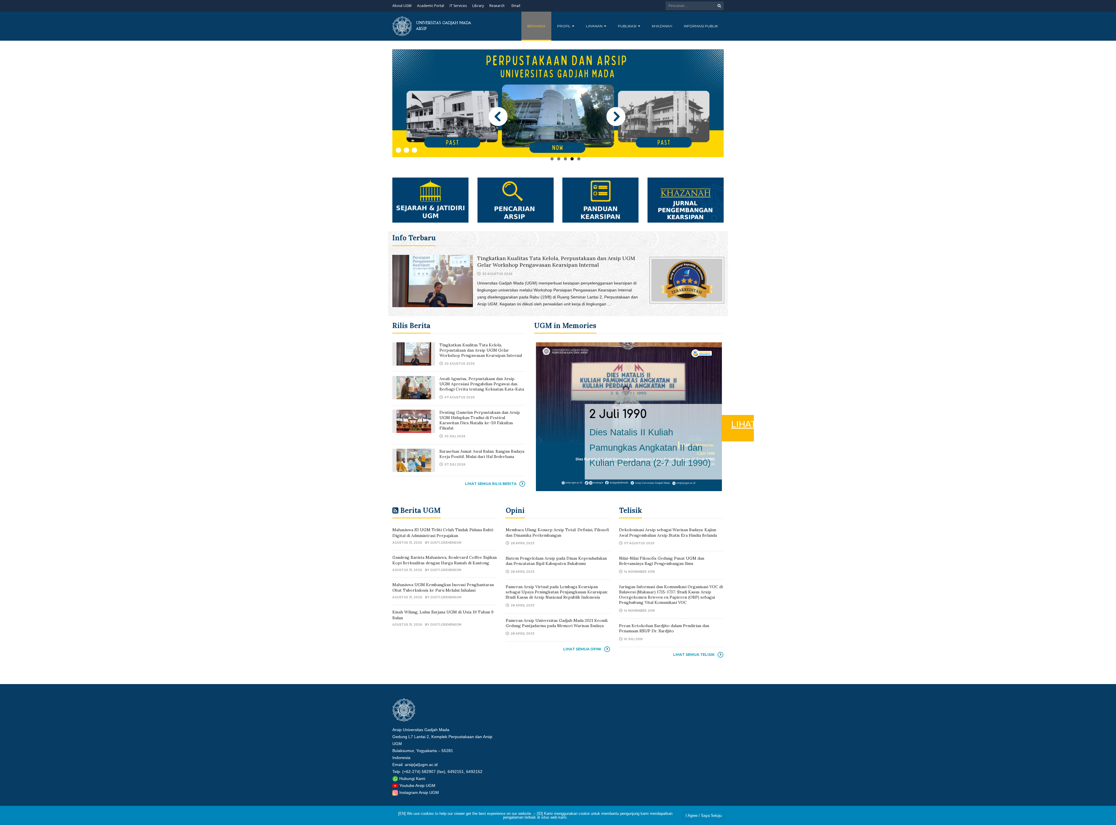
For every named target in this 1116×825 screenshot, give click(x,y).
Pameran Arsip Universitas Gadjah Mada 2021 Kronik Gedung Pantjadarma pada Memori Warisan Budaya (557, 623)
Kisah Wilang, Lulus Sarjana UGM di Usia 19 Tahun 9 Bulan (442, 614)
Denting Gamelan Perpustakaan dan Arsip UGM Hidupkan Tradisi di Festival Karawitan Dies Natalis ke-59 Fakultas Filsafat (479, 420)
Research (497, 5)
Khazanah (662, 26)
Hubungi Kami (412, 778)
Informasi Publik (701, 26)
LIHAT (872, 439)
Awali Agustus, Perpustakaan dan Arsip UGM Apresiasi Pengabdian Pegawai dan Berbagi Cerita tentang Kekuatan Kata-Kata (481, 384)
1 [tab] (552, 158)
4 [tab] (572, 158)
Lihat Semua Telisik (694, 654)
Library (478, 5)
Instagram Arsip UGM (419, 792)
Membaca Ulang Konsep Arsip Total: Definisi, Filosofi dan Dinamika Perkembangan (557, 532)
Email (516, 5)
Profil (564, 26)
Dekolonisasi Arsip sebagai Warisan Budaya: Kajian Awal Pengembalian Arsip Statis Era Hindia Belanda (668, 532)
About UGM (402, 5)
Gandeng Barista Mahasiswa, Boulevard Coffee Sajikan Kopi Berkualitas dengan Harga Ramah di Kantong (444, 560)
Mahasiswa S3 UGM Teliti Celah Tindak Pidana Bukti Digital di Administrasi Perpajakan (442, 532)
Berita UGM (420, 510)
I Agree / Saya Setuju (704, 815)
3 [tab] (565, 158)
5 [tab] (578, 158)
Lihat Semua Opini (582, 649)
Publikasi (627, 26)
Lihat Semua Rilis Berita (490, 484)
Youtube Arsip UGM (417, 785)
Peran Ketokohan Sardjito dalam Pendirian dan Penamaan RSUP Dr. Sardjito (664, 628)
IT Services (458, 5)
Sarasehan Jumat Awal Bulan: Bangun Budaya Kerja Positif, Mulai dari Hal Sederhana (481, 454)
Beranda (536, 26)
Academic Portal (430, 5)
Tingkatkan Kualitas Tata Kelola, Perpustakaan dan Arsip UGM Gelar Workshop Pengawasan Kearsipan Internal (556, 261)
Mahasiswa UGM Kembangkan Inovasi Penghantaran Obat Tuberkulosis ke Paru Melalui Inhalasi (443, 587)
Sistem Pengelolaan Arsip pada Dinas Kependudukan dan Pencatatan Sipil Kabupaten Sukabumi (556, 561)
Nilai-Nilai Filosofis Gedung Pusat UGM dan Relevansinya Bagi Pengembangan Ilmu (661, 561)
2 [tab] (558, 158)
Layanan (594, 26)
